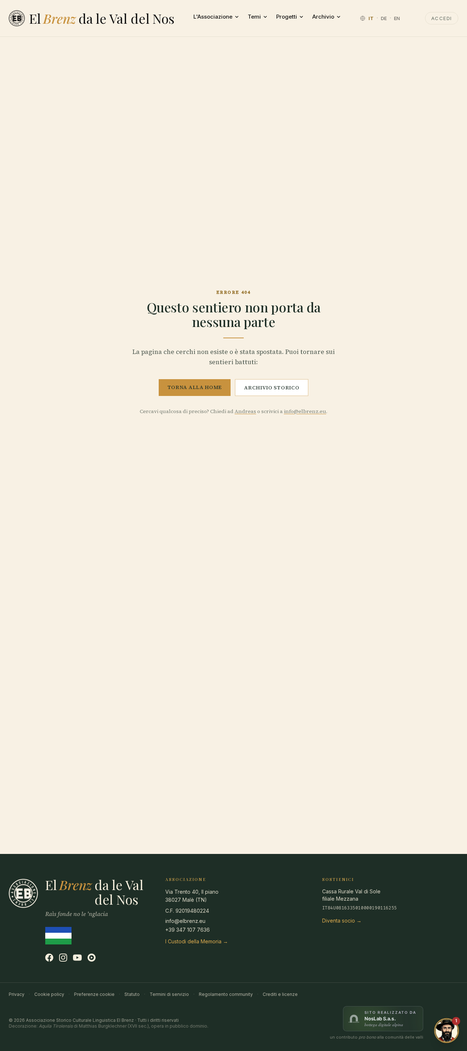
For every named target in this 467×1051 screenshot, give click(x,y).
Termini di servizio (169, 994)
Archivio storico (271, 387)
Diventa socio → (342, 920)
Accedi (441, 18)
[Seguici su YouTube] (77, 957)
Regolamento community (226, 994)
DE (384, 18)
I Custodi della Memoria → (196, 941)
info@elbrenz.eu (305, 411)
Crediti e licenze (280, 994)
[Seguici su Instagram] (63, 958)
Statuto (132, 994)
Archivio (323, 16)
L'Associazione (212, 16)
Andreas (245, 411)
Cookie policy (49, 994)
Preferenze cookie (94, 994)
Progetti (286, 16)
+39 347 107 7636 (187, 930)
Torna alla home (194, 387)
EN (397, 18)
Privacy (16, 994)
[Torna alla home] (17, 18)
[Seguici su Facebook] (49, 958)
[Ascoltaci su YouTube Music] (92, 958)
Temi (254, 16)
